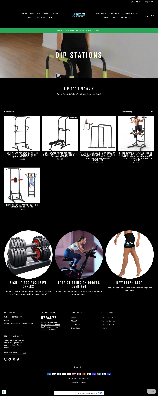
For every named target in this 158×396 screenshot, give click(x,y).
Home (24, 13)
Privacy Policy (107, 317)
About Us (126, 17)
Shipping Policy (107, 324)
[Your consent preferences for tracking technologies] (4, 392)
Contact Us (75, 324)
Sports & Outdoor (36, 17)
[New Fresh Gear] (129, 254)
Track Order (76, 328)
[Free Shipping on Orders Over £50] (79, 254)
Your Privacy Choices (87, 393)
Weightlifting (51, 13)
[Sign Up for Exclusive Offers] (28, 254)
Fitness (34, 13)
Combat (114, 13)
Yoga (51, 17)
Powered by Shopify (79, 382)
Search (106, 17)
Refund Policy (106, 328)
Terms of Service (108, 321)
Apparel (100, 13)
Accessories (129, 13)
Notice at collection (65, 393)
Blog (115, 17)
